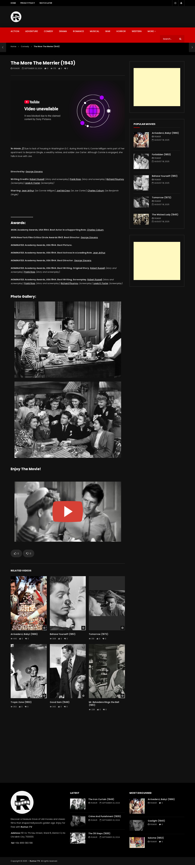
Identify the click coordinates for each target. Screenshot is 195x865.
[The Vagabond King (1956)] (3, 47)
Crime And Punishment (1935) (104, 816)
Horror (121, 31)
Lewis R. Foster (32, 183)
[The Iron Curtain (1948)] (77, 804)
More (151, 31)
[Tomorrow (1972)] (141, 202)
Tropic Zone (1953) (21, 702)
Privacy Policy (27, 3)
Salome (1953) (156, 837)
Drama (63, 31)
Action (15, 31)
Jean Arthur (28, 190)
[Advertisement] (128, 16)
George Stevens (34, 171)
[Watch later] (175, 3)
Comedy (48, 31)
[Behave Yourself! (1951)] (141, 182)
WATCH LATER (45, 3)
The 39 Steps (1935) (99, 833)
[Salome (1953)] (137, 842)
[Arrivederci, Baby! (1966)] (141, 139)
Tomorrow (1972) (98, 634)
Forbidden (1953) (161, 154)
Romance (78, 31)
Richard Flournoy (115, 179)
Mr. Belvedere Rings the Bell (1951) (104, 704)
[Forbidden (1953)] (141, 161)
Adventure (31, 31)
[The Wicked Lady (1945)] (141, 219)
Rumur (16, 68)
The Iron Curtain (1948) (101, 799)
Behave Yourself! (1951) (62, 634)
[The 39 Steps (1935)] (77, 838)
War (107, 31)
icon (28, 602)
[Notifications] (181, 3)
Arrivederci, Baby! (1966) (24, 634)
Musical (94, 31)
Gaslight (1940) (156, 820)
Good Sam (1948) (59, 702)
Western (137, 31)
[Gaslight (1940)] (137, 825)
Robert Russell (37, 179)
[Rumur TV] (16, 16)
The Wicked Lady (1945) (165, 214)
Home (13, 3)
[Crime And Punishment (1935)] (77, 821)
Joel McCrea (63, 190)
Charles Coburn (95, 190)
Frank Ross (75, 179)
